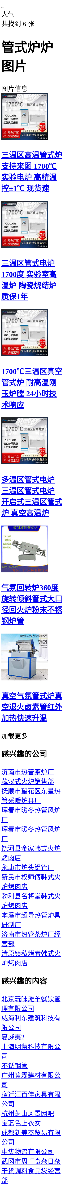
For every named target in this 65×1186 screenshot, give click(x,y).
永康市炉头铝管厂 (27, 867)
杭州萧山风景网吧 (27, 1113)
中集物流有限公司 (27, 1151)
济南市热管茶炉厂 (27, 772)
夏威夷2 (12, 1037)
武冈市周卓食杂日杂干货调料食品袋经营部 (31, 1171)
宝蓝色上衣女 (21, 1123)
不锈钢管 (14, 1065)
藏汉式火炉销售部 (27, 781)
